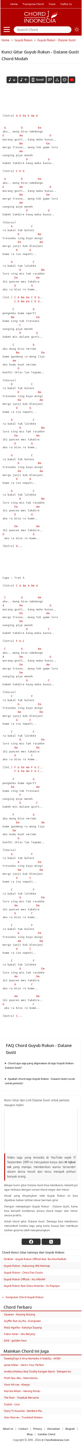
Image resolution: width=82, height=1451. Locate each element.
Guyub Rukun (23, 40)
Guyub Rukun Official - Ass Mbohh (24, 1279)
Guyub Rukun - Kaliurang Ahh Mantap (27, 1265)
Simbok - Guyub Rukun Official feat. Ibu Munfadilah (35, 1259)
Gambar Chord (46, 1434)
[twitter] (51, 1242)
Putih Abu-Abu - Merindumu (21, 1378)
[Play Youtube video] (41, 1130)
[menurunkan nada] (12, 79)
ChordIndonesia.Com (56, 1440)
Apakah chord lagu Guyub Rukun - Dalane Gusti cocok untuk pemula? (40, 1081)
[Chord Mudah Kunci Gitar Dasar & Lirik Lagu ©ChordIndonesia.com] (41, 22)
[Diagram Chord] (49, 79)
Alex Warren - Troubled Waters (23, 1417)
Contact (23, 1428)
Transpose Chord (33, 4)
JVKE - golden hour (15, 1340)
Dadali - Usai (12, 1404)
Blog (29, 1434)
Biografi (70, 1428)
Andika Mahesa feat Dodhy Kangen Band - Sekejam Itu (37, 1371)
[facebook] (31, 1242)
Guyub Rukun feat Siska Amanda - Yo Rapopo (32, 1285)
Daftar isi (66, 4)
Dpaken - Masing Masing (19, 1314)
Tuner (52, 4)
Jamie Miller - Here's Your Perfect (24, 1365)
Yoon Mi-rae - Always (17, 1384)
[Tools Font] (57, 79)
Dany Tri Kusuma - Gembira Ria (23, 1410)
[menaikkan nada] (23, 79)
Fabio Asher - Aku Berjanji (19, 1334)
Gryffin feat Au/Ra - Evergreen (22, 1321)
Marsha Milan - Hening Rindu (22, 1391)
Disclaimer (53, 1428)
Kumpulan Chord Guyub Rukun (25, 1297)
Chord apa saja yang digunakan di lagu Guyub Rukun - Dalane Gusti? (40, 1065)
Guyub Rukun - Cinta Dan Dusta (23, 1272)
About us (8, 1428)
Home (14, 4)
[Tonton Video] (72, 79)
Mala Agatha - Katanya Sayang (23, 1327)
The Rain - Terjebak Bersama (21, 1397)
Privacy (37, 1428)
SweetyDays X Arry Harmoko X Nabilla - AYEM (32, 1358)
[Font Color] (64, 79)
